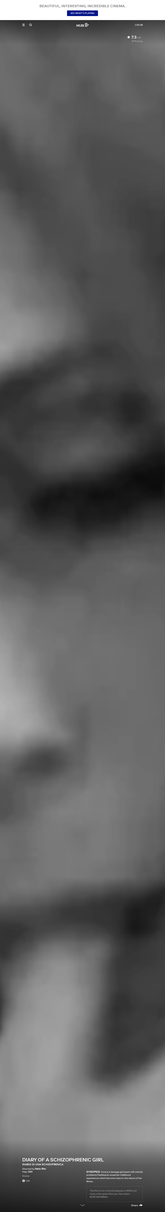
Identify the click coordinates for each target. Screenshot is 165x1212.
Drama (25, 1175)
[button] (23, 25)
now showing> (99, 1196)
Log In (139, 25)
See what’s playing (82, 13)
